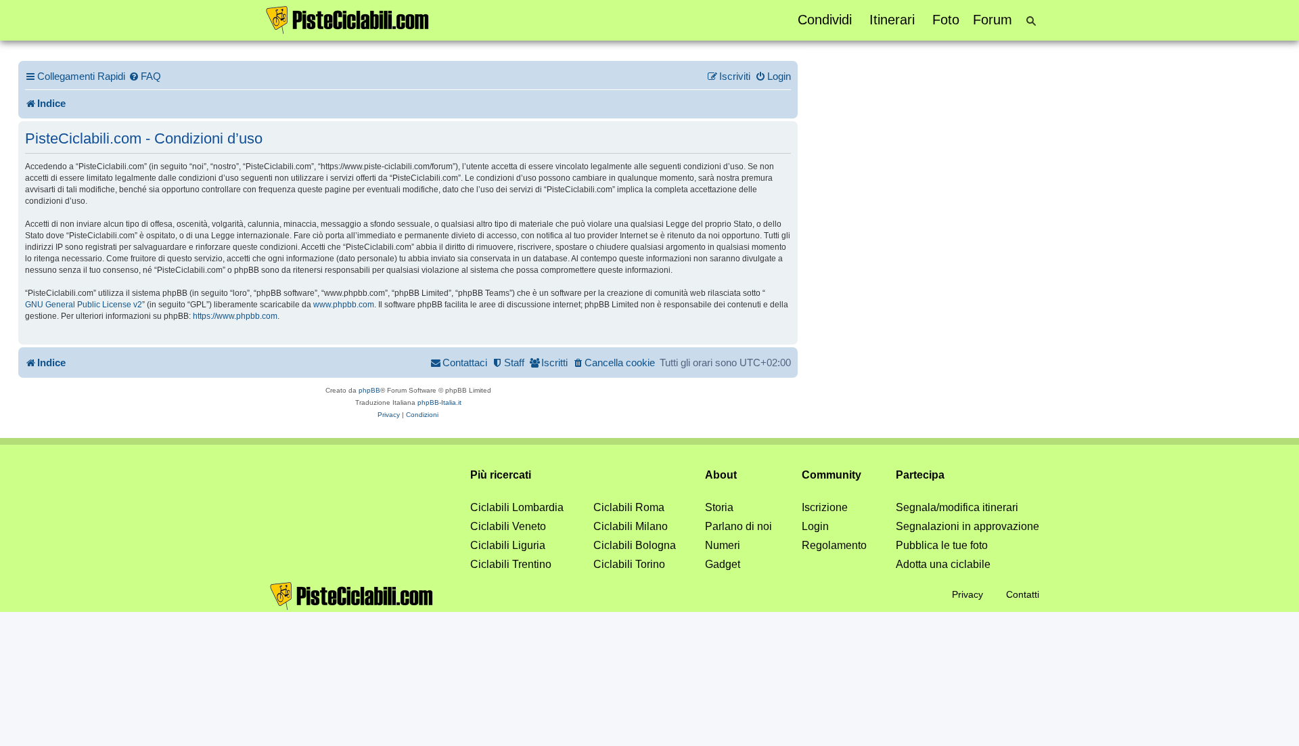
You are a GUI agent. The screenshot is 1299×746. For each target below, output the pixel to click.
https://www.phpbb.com (235, 316)
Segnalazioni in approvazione (967, 526)
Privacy (967, 594)
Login (815, 526)
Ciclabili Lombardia (517, 507)
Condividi (825, 19)
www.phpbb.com (343, 304)
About (721, 475)
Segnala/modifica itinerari (957, 507)
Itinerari (892, 19)
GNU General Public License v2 (83, 304)
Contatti (1022, 594)
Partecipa (920, 475)
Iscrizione (825, 507)
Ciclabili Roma (628, 507)
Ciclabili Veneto (508, 526)
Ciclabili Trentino (510, 564)
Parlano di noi (738, 526)
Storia (719, 507)
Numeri (722, 545)
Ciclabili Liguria (507, 545)
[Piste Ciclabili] (348, 19)
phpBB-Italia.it (439, 402)
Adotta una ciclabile (943, 564)
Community (831, 475)
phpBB (369, 390)
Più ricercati (500, 475)
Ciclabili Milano (630, 526)
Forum (992, 19)
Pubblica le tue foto (942, 545)
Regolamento (834, 545)
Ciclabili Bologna (634, 545)
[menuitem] (145, 76)
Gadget (722, 564)
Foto (945, 19)
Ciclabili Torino (629, 564)
